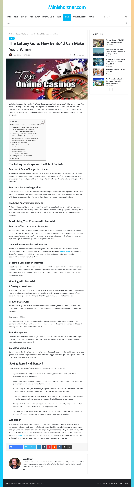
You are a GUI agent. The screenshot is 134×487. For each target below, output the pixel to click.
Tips (8, 23)
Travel (91, 17)
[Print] (69, 447)
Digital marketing (79, 17)
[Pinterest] (49, 447)
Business (24, 17)
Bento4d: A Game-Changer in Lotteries (26, 127)
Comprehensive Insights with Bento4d (26, 138)
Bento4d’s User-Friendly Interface (25, 140)
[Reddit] (54, 447)
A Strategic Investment (22, 145)
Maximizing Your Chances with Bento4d (25, 134)
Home (9, 17)
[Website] (24, 469)
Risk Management (20, 151)
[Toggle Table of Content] (41, 122)
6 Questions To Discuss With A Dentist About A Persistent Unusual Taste (115, 62)
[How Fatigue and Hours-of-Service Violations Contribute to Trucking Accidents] (98, 52)
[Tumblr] (44, 447)
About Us (114, 483)
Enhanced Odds (19, 149)
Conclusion (15, 158)
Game (67, 17)
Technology (35, 17)
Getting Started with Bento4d (22, 156)
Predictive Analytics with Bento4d (25, 131)
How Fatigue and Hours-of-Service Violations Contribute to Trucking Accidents (115, 51)
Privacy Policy (123, 483)
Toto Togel (21, 435)
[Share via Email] (64, 447)
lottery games (65, 251)
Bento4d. (62, 109)
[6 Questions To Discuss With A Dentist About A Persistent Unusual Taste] (98, 62)
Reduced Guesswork (21, 147)
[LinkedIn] (39, 447)
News (16, 17)
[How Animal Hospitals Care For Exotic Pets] (98, 72)
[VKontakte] (59, 447)
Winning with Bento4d (19, 142)
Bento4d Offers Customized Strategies (26, 136)
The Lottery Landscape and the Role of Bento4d (27, 125)
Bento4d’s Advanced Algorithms (24, 129)
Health (59, 17)
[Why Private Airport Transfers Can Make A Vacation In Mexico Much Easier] (98, 82)
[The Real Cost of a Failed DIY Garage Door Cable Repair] (98, 43)
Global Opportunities (21, 153)
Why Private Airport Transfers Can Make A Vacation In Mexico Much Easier (115, 81)
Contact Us (106, 483)
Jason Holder (17, 55)
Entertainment (48, 17)
